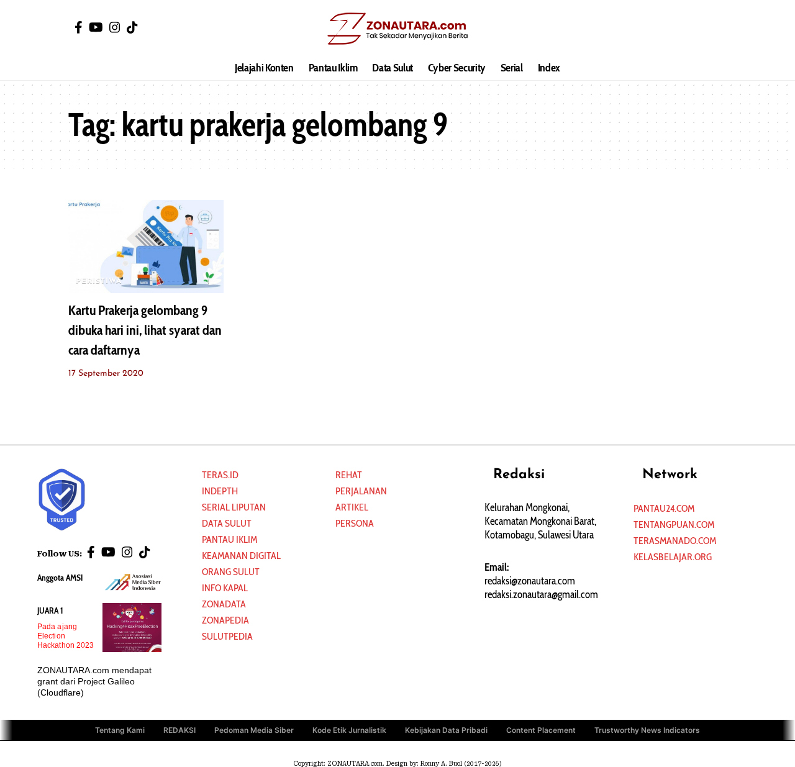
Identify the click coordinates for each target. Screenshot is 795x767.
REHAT (348, 475)
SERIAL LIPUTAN (234, 507)
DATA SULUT (227, 523)
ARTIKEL (351, 507)
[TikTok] (132, 27)
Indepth (220, 491)
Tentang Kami (120, 730)
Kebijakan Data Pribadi (446, 730)
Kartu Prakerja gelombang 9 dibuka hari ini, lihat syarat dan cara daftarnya (145, 330)
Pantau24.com (664, 508)
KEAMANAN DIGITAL (241, 555)
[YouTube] (96, 27)
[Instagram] (115, 27)
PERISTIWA (99, 281)
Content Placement (541, 730)
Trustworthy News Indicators (647, 730)
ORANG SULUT (231, 572)
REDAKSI (179, 730)
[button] (717, 28)
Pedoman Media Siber (254, 730)
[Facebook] (78, 27)
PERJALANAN (361, 491)
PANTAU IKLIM (229, 539)
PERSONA (354, 523)
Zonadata (224, 604)
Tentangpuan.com (674, 524)
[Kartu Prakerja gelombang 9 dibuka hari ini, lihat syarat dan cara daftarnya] (146, 246)
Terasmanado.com (675, 541)
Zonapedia (225, 620)
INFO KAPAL (225, 588)
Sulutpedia (227, 636)
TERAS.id (220, 475)
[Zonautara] (397, 28)
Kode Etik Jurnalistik (349, 730)
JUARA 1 (50, 610)
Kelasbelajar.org (673, 557)
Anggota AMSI (60, 577)
